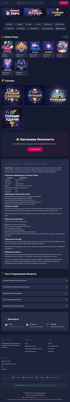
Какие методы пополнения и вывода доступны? (16, 287)
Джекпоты (51, 351)
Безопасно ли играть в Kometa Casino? (13, 306)
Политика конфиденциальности (33, 348)
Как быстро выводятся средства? (12, 293)
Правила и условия (30, 346)
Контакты (4, 369)
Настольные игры (53, 346)
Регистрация (64, 2)
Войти (55, 2)
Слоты (50, 343)
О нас (26, 343)
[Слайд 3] (36, 18)
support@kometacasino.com (16, 326)
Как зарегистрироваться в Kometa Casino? (15, 280)
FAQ (2, 366)
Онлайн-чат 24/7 (5, 361)
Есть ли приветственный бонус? (12, 299)
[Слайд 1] (33, 18)
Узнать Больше (35, 149)
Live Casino (51, 348)
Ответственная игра (30, 351)
